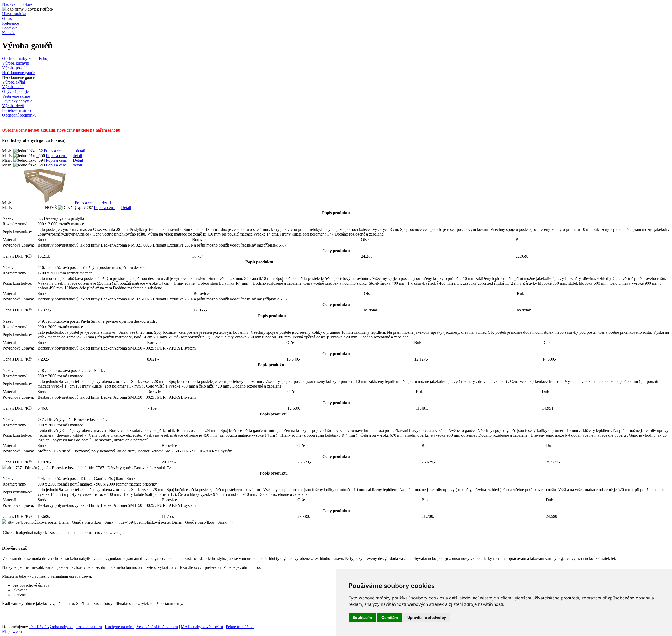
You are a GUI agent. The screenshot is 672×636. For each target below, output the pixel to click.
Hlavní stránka (14, 14)
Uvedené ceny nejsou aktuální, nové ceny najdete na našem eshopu (61, 130)
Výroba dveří (13, 105)
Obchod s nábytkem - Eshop (25, 58)
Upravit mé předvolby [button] (426, 617)
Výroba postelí (14, 68)
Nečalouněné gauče (18, 72)
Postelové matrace (17, 110)
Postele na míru (89, 626)
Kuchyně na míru (119, 626)
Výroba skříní (13, 82)
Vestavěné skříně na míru (157, 626)
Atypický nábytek (17, 101)
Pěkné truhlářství (240, 626)
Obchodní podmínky (21, 115)
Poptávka (10, 28)
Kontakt (8, 32)
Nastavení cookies (17, 4)
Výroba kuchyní (15, 63)
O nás (7, 18)
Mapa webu (12, 631)
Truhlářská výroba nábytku (51, 626)
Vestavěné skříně (16, 96)
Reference (10, 23)
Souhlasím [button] (362, 617)
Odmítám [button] (389, 617)
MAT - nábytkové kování (202, 626)
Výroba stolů (13, 87)
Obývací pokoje (15, 91)
